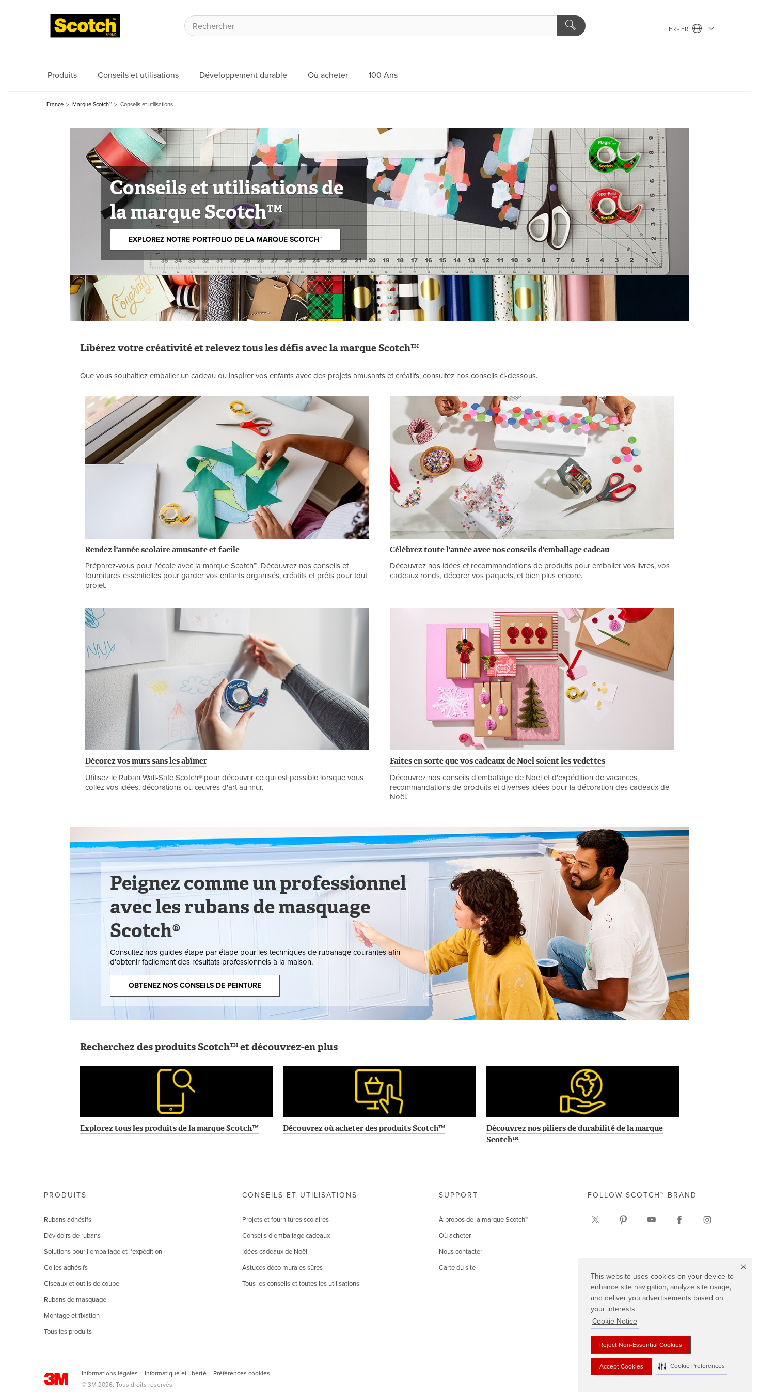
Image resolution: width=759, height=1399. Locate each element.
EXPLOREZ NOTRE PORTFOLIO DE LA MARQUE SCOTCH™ (225, 239)
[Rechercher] (571, 25)
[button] (691, 1366)
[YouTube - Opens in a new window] (651, 1219)
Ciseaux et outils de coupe (81, 1284)
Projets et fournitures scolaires (285, 1220)
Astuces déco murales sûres (282, 1268)
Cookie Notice (614, 1321)
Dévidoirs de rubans (72, 1236)
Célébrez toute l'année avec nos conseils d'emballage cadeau (499, 550)
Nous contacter (460, 1252)
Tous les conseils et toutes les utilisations (300, 1284)
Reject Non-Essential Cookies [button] (640, 1344)
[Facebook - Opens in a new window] (679, 1219)
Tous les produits (68, 1332)
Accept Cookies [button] (621, 1366)
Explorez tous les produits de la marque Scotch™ (169, 1128)
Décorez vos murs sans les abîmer (146, 761)
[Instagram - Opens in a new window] (707, 1219)
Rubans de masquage (75, 1300)
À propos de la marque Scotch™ (483, 1220)
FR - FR (679, 29)
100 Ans (383, 75)
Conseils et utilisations (138, 75)
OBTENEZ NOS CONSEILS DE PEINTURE (195, 985)
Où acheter (328, 75)
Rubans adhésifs (67, 1220)
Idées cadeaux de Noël (274, 1252)
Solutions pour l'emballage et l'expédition (103, 1252)
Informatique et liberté (176, 1373)
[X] (595, 1219)
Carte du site (457, 1268)
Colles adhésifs (66, 1268)
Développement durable (243, 75)
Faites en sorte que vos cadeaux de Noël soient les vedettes (497, 761)
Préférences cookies (241, 1373)
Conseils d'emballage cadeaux (286, 1236)
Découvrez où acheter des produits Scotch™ (364, 1128)
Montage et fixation (72, 1316)
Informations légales (110, 1373)
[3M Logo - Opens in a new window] (85, 26)
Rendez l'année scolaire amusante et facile (162, 550)
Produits (62, 75)
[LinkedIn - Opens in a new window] (623, 1219)
